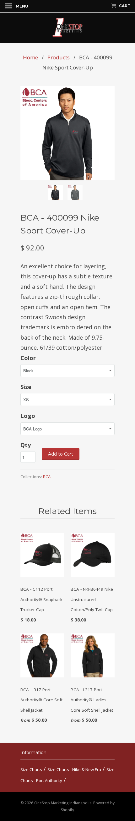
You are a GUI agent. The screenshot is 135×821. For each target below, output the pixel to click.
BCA (47, 476)
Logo (27, 415)
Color (28, 358)
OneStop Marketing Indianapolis (62, 803)
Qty (25, 445)
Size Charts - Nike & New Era (74, 769)
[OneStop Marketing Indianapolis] (67, 27)
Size (25, 387)
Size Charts (31, 769)
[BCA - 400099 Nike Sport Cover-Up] (67, 133)
